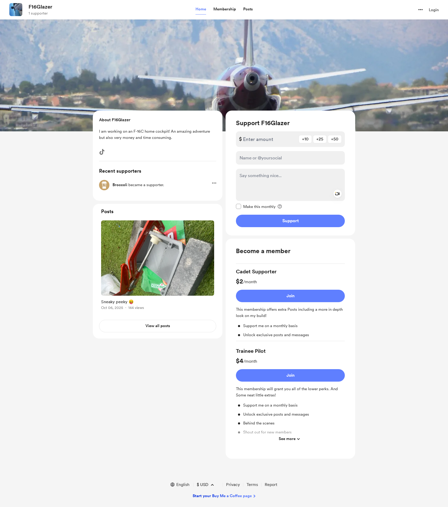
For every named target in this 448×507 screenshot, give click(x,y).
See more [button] (287, 438)
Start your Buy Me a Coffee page (222, 496)
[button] (200, 9)
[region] (290, 173)
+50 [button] (334, 139)
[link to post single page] (157, 266)
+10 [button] (305, 139)
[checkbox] (256, 206)
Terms (252, 484)
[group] (290, 304)
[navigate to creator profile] (15, 9)
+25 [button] (319, 139)
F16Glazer (40, 7)
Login (434, 10)
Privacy (233, 484)
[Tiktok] (102, 152)
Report (271, 484)
